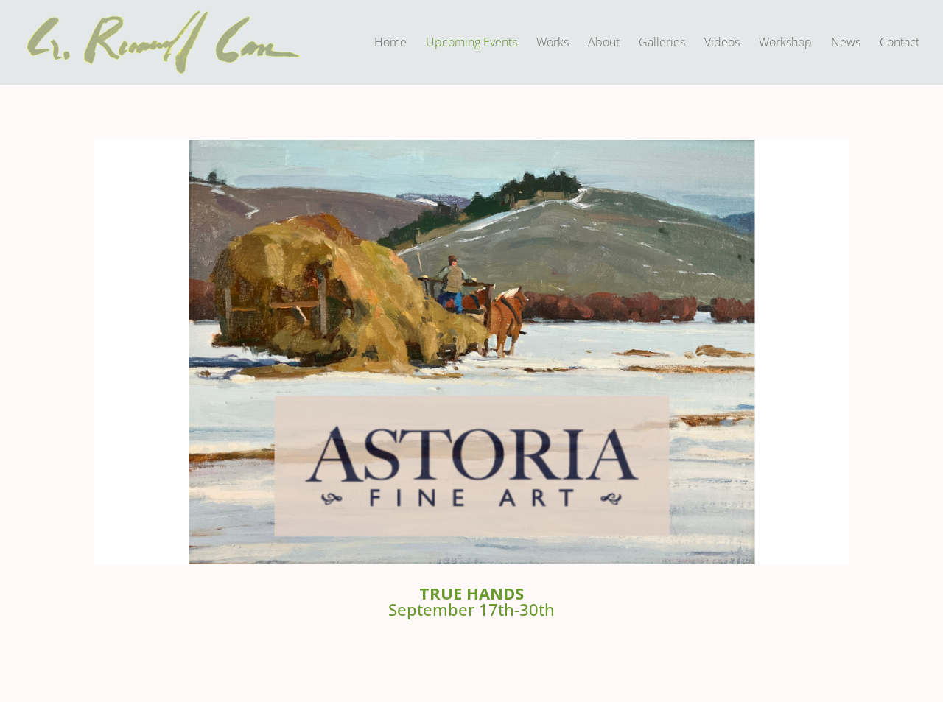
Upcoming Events (471, 43)
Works (552, 43)
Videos (722, 43)
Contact (899, 43)
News (845, 43)
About (604, 43)
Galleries (662, 43)
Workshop (785, 43)
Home (390, 43)
